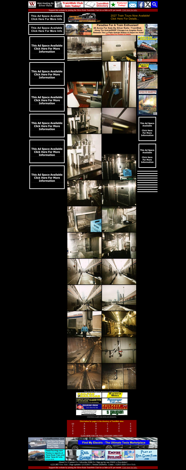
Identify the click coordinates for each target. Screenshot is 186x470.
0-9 (73, 424)
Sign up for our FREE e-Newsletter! (111, 462)
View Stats (63, 464)
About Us (63, 462)
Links (111, 464)
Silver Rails (131, 464)
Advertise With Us (87, 462)
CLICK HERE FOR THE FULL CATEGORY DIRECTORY (102, 436)
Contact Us (73, 462)
